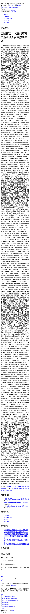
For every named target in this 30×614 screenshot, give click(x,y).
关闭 (3, 608)
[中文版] (10, 5)
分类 (15, 578)
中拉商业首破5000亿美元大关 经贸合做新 (16, 506)
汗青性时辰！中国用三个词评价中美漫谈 (16, 530)
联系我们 (6, 22)
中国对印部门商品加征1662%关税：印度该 (16, 499)
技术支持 (12, 596)
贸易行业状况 (8, 18)
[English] (18, 5)
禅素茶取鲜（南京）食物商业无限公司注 (16, 534)
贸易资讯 (6, 20)
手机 (2, 576)
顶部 (2, 580)
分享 (2, 574)
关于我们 (6, 16)
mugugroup (13, 598)
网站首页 (6, 14)
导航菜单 (13, 11)
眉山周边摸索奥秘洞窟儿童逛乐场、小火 (16, 532)
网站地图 (13, 585)
